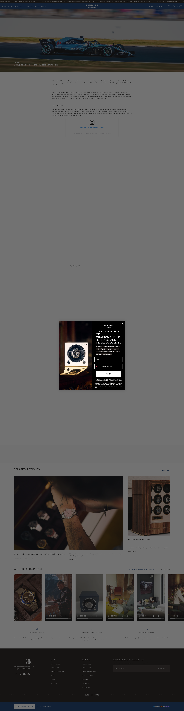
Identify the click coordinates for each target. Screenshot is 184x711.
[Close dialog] (122, 323)
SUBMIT (108, 374)
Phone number (98, 363)
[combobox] (98, 366)
